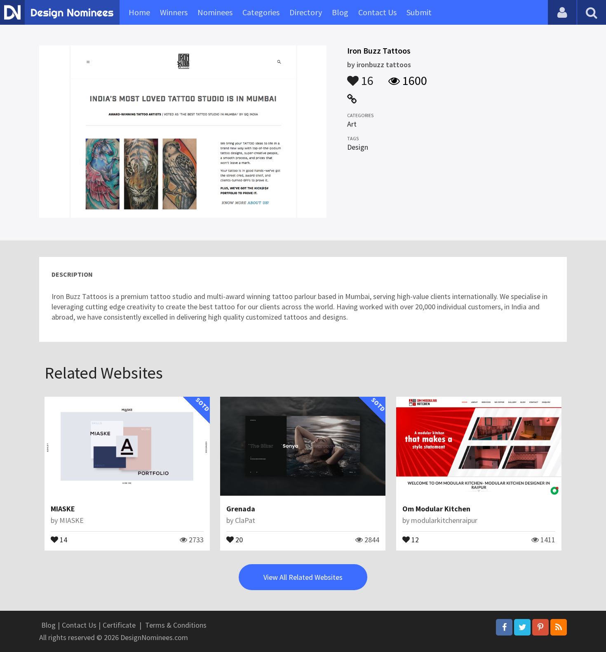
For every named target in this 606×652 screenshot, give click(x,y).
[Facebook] (504, 627)
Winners (174, 12)
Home (139, 12)
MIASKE (63, 508)
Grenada (240, 508)
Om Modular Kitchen (436, 508)
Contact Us (377, 12)
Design (357, 147)
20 (238, 539)
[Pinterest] (540, 627)
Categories (261, 12)
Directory (305, 12)
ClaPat (245, 520)
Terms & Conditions (176, 625)
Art (352, 124)
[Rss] (558, 627)
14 (62, 539)
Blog (340, 12)
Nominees (215, 12)
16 (366, 77)
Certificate (119, 625)
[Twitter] (522, 627)
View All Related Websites (303, 577)
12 (414, 539)
